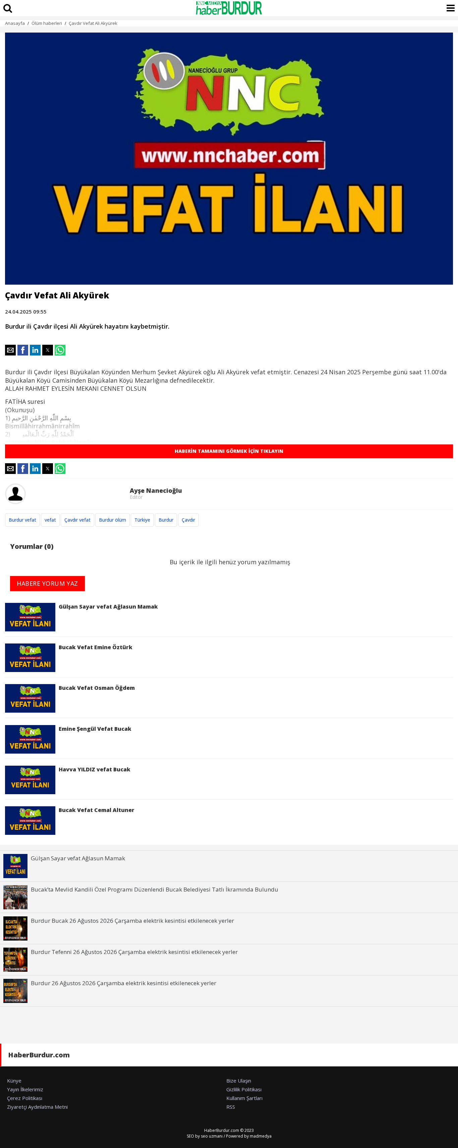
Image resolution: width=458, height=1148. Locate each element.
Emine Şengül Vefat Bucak (95, 728)
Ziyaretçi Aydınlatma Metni (37, 1106)
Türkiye (142, 520)
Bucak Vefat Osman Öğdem (97, 687)
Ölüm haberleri (47, 23)
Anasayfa (15, 23)
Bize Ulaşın (238, 1080)
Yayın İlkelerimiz (25, 1089)
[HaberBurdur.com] (229, 8)
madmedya (261, 1136)
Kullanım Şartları (244, 1098)
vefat (50, 520)
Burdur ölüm (112, 520)
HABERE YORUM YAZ (47, 583)
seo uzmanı (212, 1136)
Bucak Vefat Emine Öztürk (95, 647)
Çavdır (188, 520)
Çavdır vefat (77, 520)
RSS (230, 1106)
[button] (10, 350)
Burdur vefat (22, 520)
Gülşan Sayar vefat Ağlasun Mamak (108, 606)
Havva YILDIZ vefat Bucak (94, 769)
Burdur (166, 520)
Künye (14, 1080)
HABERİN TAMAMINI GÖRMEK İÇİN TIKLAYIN (229, 451)
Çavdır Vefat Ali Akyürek (93, 23)
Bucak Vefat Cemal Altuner (96, 810)
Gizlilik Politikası (244, 1089)
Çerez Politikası (24, 1098)
